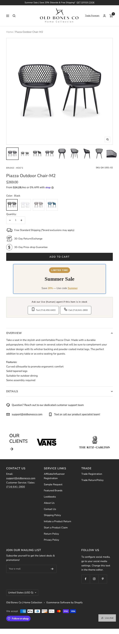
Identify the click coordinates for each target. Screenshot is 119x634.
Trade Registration (91, 474)
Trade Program (92, 15)
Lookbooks (50, 496)
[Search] (14, 15)
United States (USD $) (20, 592)
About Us (49, 503)
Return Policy (51, 534)
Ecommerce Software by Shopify (64, 602)
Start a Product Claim (56, 527)
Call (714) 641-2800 (78, 310)
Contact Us (50, 509)
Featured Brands (53, 490)
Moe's (19, 168)
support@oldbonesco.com (27, 414)
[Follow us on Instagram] (94, 579)
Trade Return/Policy (92, 480)
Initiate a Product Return (57, 521)
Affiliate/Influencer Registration (54, 476)
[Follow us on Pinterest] (102, 579)
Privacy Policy (51, 540)
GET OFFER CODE (86, 2)
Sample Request (53, 484)
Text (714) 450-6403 (45, 310)
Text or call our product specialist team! (77, 414)
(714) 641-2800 (15, 487)
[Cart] (111, 15)
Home (9, 32)
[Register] (52, 569)
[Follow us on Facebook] (85, 579)
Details (12, 391)
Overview (14, 333)
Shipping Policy (52, 515)
